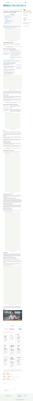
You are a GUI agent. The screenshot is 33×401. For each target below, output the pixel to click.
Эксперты (25, 20)
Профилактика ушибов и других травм (8, 23)
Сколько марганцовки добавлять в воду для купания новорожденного (19, 349)
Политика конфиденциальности (27, 19)
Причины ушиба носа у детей (7, 15)
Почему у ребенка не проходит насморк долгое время (6, 360)
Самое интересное (24, 5)
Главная (4, 9)
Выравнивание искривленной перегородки (10, 21)
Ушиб (6, 18)
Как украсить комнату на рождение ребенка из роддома (12, 362)
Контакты (25, 18)
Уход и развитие (11, 5)
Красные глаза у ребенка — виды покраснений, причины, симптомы (6, 110)
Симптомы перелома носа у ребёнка (8, 16)
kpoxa (7, 2)
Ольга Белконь (12, 325)
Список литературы (11, 335)
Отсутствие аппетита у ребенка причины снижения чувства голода (6, 349)
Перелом (6, 19)
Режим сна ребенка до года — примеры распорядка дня (19, 361)
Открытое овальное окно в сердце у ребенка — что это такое (12, 350)
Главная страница (25, 17)
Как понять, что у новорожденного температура (19, 68)
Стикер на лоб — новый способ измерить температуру (6, 337)
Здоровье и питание (6, 5)
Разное (20, 5)
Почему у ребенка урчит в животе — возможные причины (19, 338)
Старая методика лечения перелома (9, 20)
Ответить (8, 373)
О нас (24, 395)
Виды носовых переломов (7, 22)
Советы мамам (16, 5)
